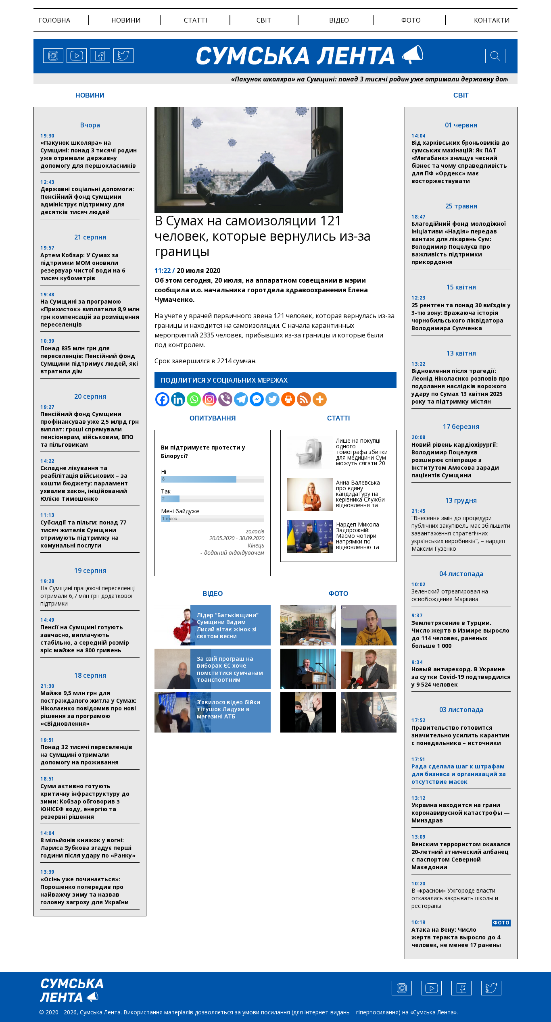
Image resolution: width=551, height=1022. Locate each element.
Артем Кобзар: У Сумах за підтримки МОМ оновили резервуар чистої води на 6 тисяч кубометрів (82, 266)
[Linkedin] (178, 399)
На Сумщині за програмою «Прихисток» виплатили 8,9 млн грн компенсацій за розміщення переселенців (90, 313)
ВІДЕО (212, 593)
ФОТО (338, 593)
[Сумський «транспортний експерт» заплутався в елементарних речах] (369, 625)
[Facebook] (162, 399)
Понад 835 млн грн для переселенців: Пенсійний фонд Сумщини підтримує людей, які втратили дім (89, 359)
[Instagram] (209, 399)
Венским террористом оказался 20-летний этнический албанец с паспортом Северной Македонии (461, 855)
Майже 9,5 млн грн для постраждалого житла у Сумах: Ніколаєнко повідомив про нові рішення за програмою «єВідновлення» (88, 708)
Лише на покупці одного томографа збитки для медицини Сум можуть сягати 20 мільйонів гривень (362, 454)
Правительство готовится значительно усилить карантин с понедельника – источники (460, 735)
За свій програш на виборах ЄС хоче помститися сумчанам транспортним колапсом (230, 673)
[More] (320, 399)
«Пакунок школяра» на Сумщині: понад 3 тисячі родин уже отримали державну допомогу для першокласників (88, 154)
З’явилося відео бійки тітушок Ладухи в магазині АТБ (228, 709)
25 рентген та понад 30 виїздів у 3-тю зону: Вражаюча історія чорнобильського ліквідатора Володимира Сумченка (461, 316)
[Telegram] (241, 399)
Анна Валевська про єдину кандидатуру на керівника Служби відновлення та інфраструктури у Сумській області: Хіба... (360, 502)
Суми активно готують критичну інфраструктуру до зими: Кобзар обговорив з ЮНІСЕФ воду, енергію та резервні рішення (84, 801)
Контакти (492, 20)
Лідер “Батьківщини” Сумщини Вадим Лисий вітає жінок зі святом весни (228, 625)
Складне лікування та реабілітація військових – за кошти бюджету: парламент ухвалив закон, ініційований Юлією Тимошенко (84, 483)
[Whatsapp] (194, 399)
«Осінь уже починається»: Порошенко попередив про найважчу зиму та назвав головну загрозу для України (84, 890)
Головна (54, 20)
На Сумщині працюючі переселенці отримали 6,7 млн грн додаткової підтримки (87, 595)
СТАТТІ (338, 418)
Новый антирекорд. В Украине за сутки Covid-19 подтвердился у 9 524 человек (461, 676)
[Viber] (225, 399)
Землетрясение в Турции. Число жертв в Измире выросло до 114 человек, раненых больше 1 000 (460, 634)
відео (339, 20)
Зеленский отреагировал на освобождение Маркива (449, 595)
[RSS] (304, 399)
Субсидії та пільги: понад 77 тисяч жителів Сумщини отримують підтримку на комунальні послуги (83, 533)
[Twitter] (272, 399)
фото (411, 20)
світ (264, 20)
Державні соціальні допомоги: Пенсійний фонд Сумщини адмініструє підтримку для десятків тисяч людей (87, 200)
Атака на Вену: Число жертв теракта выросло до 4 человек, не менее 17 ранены (456, 937)
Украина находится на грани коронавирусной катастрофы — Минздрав (460, 812)
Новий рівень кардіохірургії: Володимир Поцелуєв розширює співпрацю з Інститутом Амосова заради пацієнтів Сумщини (455, 460)
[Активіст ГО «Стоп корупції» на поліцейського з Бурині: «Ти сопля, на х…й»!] (308, 712)
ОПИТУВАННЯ (213, 418)
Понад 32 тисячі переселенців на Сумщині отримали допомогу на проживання (86, 754)
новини (126, 20)
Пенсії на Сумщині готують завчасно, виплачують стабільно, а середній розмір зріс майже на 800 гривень (84, 638)
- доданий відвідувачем (232, 552)
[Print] (288, 399)
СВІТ (461, 95)
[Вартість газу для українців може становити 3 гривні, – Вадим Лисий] (369, 669)
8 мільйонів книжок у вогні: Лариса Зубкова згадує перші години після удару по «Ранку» (88, 847)
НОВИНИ (89, 95)
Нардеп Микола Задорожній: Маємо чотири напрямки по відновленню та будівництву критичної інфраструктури (357, 544)
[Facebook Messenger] (257, 399)
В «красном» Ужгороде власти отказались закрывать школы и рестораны (454, 898)
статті (195, 20)
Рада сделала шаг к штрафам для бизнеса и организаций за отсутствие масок (458, 773)
